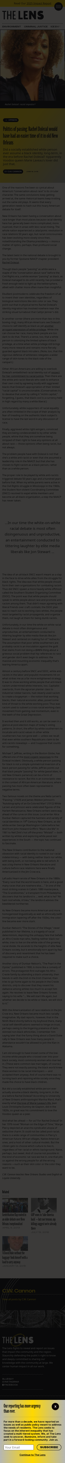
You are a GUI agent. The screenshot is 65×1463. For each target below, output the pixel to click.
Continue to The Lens (33, 1454)
